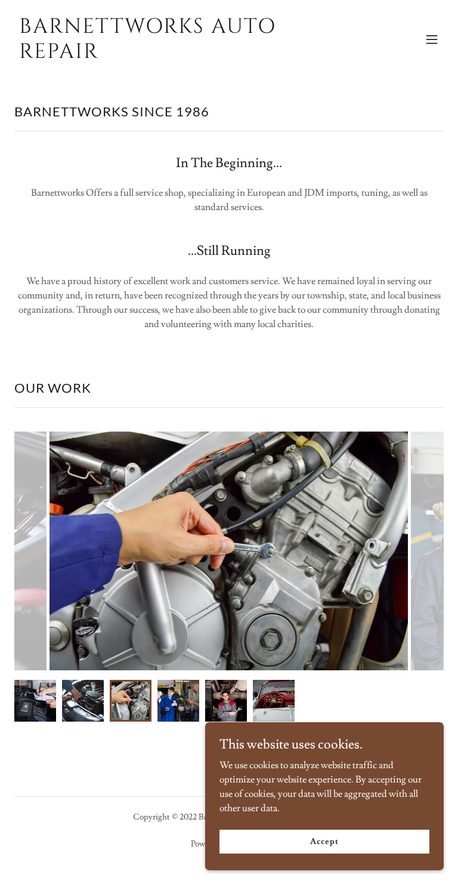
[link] (164, 55)
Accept (324, 841)
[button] (432, 39)
